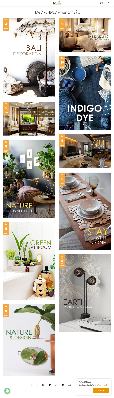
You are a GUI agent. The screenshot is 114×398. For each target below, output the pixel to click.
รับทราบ (101, 390)
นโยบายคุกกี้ (102, 385)
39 (43, 385)
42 (63, 385)
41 (56, 385)
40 (50, 385)
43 (69, 385)
